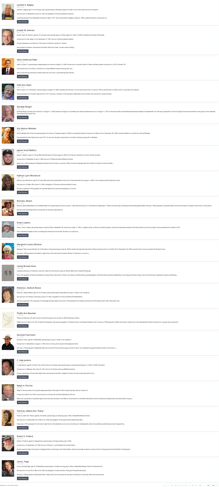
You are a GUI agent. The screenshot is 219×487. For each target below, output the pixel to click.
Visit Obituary (22, 22)
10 (200, 485)
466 (213, 485)
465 (208, 485)
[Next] (217, 485)
